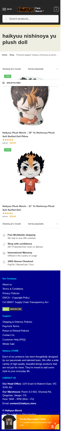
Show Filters (14, 83)
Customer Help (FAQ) (14, 339)
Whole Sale (8, 344)
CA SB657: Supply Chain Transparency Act (25, 302)
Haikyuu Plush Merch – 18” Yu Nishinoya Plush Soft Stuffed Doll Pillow (28, 134)
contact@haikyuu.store (23, 403)
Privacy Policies (11, 293)
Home (4, 55)
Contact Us (8, 335)
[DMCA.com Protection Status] (12, 309)
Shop (11, 55)
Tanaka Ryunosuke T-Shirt (32, 419)
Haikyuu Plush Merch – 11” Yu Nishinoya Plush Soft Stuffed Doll (28, 208)
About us (7, 284)
